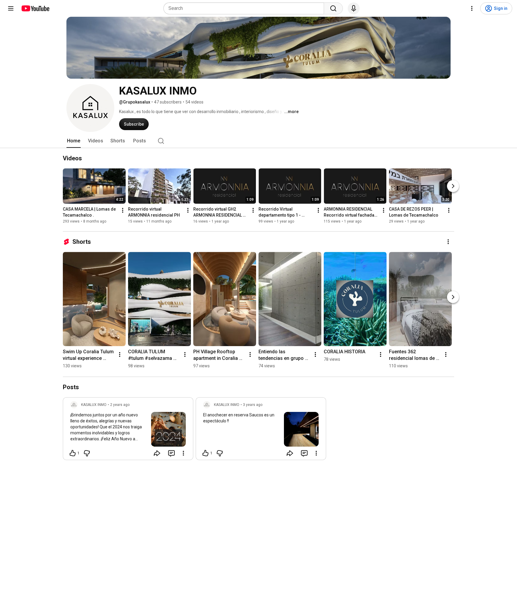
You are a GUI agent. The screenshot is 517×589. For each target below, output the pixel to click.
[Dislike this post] (87, 453)
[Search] (333, 8)
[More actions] (123, 210)
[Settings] (471, 8)
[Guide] (10, 8)
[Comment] (171, 453)
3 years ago (252, 405)
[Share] (157, 453)
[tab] (73, 141)
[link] (128, 430)
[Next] (453, 186)
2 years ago (120, 405)
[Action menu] (183, 453)
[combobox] (245, 8)
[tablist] (258, 141)
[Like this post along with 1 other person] (72, 453)
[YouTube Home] (35, 8)
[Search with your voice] (354, 8)
